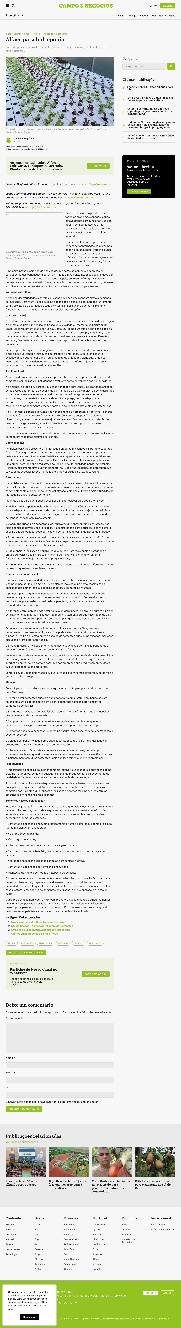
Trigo (37, 1239)
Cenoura (143, 15)
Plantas (78, 943)
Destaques (11, 1234)
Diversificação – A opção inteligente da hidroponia (42, 925)
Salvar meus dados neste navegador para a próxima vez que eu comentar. (53, 1102)
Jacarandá (69, 1229)
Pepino (171, 15)
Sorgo (38, 1254)
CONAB (126, 1229)
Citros (153, 15)
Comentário (14, 1018)
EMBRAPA (127, 1234)
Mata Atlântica (71, 1259)
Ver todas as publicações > (22, 1141)
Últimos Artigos (21, 33)
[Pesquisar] (171, 66)
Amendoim (40, 1264)
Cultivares (27, 943)
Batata (162, 15)
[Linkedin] (76, 1303)
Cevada (39, 1249)
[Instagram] (60, 1303)
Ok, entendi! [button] (29, 1317)
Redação (17, 141)
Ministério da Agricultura (128, 1241)
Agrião (96, 1229)
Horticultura (99, 1244)
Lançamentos (13, 1249)
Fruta (95, 1249)
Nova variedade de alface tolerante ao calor (38, 922)
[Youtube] (70, 1303)
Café (37, 1224)
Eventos (10, 1229)
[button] (7, 6)
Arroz (38, 1244)
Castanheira (70, 1264)
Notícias (10, 1224)
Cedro (67, 1254)
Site (8, 1087)
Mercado (63, 943)
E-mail (10, 1072)
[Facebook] (65, 1303)
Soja (37, 1229)
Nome (10, 1058)
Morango (131, 15)
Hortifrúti (14, 15)
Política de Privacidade (163, 1229)
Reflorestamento (72, 1244)
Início (8, 33)
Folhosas (97, 1234)
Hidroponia (45, 943)
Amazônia (69, 1249)
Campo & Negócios (24, 138)
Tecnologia (11, 1254)
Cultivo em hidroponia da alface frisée (34, 933)
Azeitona (97, 1254)
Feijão (38, 1269)
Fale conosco (158, 1224)
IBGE (124, 1224)
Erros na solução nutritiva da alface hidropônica (40, 929)
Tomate (120, 15)
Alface (11, 943)
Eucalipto (69, 1234)
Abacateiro (69, 1269)
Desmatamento (72, 1239)
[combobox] (144, 66)
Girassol (39, 1259)
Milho (37, 1234)
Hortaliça (97, 1269)
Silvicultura (69, 1224)
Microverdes (99, 1224)
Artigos (9, 1244)
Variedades (95, 943)
